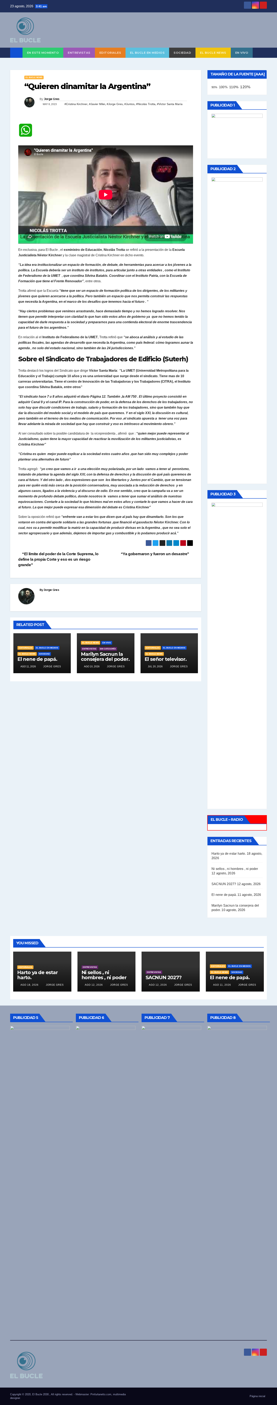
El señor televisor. (166, 659)
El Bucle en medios (147, 53)
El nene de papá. (37, 659)
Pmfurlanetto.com (100, 1394)
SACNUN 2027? (224, 884)
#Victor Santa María (170, 104)
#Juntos (129, 104)
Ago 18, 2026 (29, 984)
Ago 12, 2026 (94, 984)
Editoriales (110, 53)
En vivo (241, 53)
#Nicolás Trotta (145, 104)
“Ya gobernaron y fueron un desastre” (155, 554)
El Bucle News (213, 53)
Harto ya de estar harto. (229, 853)
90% (214, 87)
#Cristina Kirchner (75, 104)
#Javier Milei (97, 104)
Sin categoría (108, 649)
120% (245, 87)
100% (223, 87)
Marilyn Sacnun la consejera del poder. (105, 656)
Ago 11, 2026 (222, 984)
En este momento (43, 53)
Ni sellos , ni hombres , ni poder (235, 868)
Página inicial (257, 1396)
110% (233, 87)
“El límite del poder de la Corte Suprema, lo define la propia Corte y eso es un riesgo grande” (58, 559)
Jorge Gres (51, 99)
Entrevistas (79, 53)
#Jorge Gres (115, 104)
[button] (264, 52)
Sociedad (182, 53)
